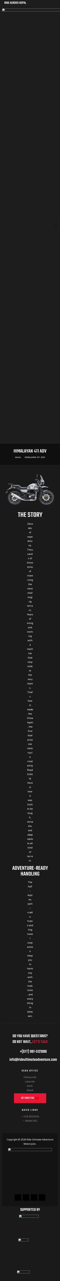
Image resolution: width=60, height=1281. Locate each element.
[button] (30, 1098)
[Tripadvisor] (26, 1197)
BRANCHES (31, 1120)
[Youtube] (42, 1197)
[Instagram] (34, 1197)
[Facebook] (18, 1197)
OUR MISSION (31, 1116)
